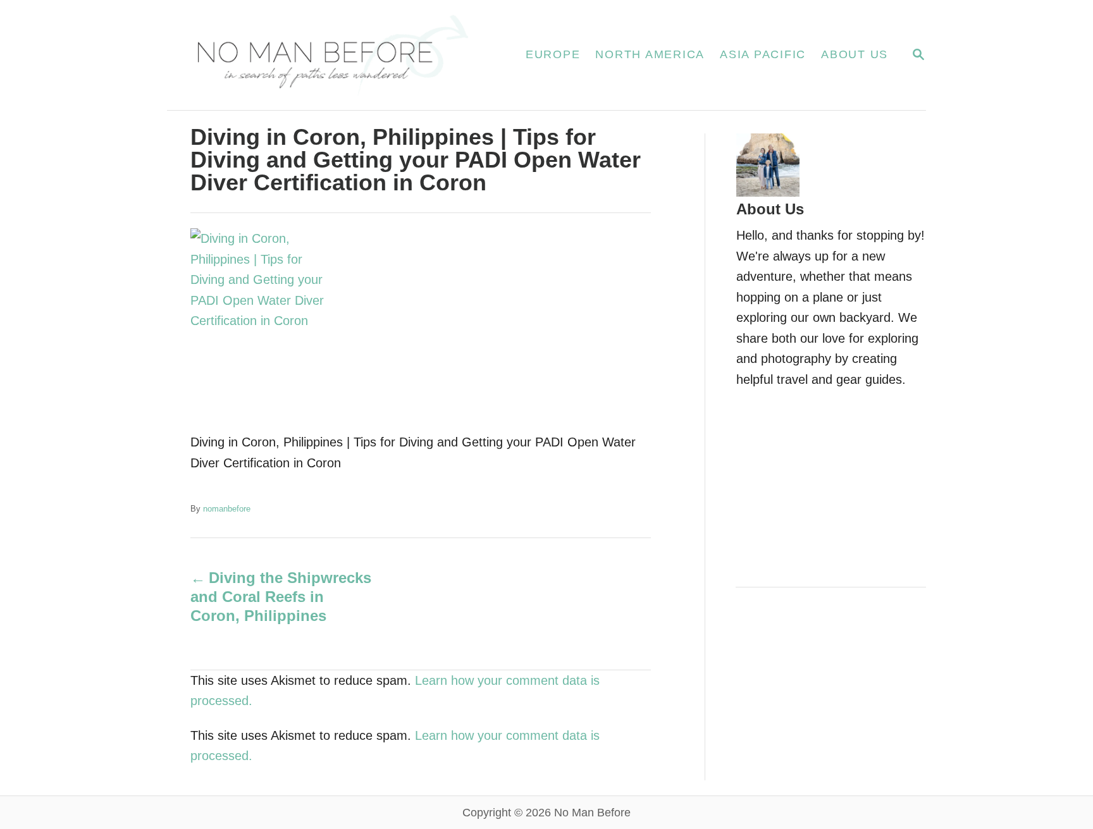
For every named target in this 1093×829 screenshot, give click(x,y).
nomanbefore (226, 508)
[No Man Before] (331, 55)
